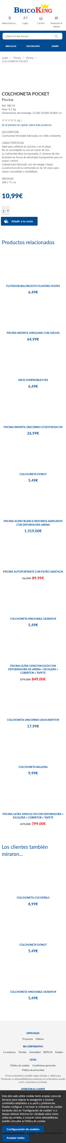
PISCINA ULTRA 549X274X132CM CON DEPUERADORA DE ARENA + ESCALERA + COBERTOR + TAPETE (33, 669)
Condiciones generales (44, 1066)
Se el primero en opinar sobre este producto (27, 125)
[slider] (9, 120)
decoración (33, 46)
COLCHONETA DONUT (33, 474)
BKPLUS (47, 1052)
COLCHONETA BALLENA (33, 767)
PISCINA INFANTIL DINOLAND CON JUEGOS (33, 333)
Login (25, 23)
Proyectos (27, 1039)
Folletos (40, 1039)
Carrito (41, 23)
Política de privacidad (33, 1070)
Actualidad (35, 1052)
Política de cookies (20, 1066)
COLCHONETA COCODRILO (33, 898)
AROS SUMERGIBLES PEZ (33, 380)
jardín (55, 46)
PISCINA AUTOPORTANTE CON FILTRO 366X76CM (33, 572)
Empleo (59, 1052)
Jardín (5, 58)
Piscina (17, 58)
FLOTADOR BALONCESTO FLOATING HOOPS (33, 286)
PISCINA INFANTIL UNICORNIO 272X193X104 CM (33, 427)
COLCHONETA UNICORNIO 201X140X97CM (33, 720)
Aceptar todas (16, 1137)
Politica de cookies (35, 1121)
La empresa (9, 1052)
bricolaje (11, 46)
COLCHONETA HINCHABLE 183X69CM (33, 619)
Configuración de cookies (23, 1129)
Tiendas (22, 1052)
